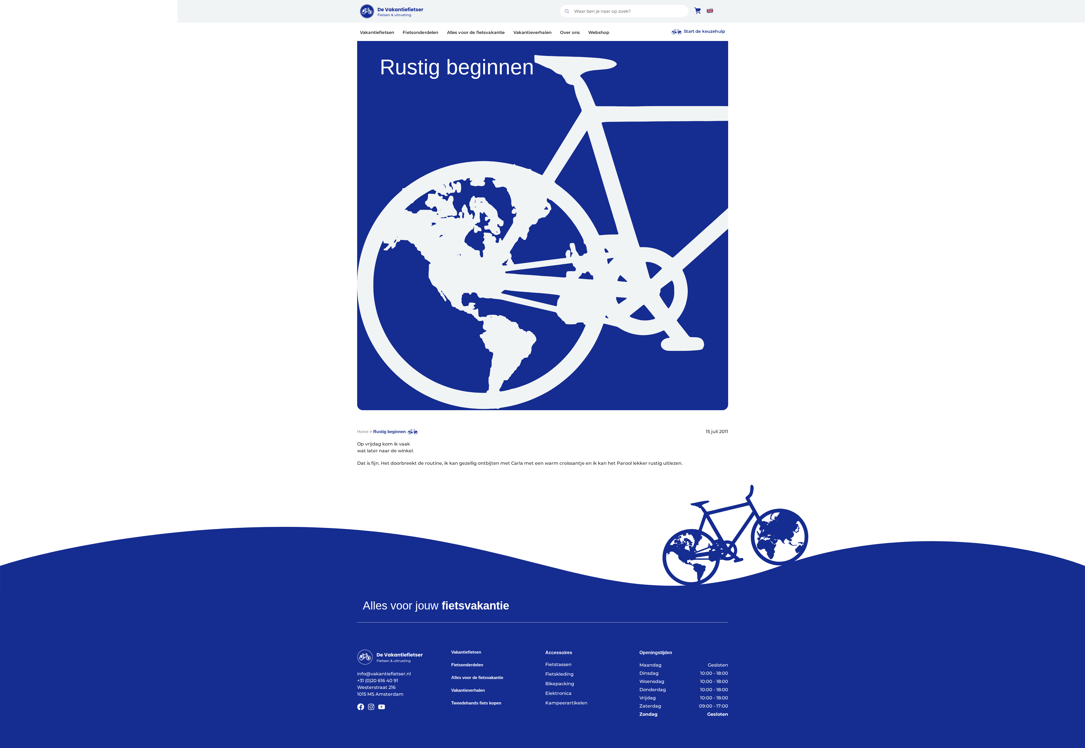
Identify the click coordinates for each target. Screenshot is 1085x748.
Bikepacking (559, 683)
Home (362, 431)
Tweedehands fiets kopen (476, 703)
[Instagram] (371, 706)
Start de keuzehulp (704, 31)
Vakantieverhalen (532, 32)
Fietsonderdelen (420, 32)
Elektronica (558, 693)
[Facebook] (360, 706)
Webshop (598, 32)
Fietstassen (558, 664)
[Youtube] (381, 706)
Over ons (570, 32)
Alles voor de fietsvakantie (476, 32)
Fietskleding (559, 674)
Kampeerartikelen (566, 703)
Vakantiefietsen (377, 32)
